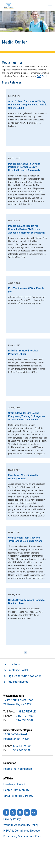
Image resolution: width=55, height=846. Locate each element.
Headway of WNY (14, 784)
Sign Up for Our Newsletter (24, 676)
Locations (13, 664)
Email (44, 76)
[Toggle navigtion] (49, 5)
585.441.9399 (22, 750)
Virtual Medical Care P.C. (18, 795)
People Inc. (8, 6)
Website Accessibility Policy (20, 825)
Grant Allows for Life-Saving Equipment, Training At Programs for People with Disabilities (26, 416)
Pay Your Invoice (17, 681)
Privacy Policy (12, 819)
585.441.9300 (22, 746)
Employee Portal (17, 670)
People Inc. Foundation (17, 768)
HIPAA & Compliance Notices (21, 830)
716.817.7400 (25, 716)
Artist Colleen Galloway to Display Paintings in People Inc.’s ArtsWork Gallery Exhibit (27, 104)
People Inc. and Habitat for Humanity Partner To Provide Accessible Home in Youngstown (26, 229)
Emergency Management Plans (22, 836)
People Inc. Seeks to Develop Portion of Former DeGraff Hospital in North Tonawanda (24, 167)
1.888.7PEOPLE (26, 711)
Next (34, 652)
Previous (21, 652)
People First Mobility (16, 790)
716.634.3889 (25, 720)
